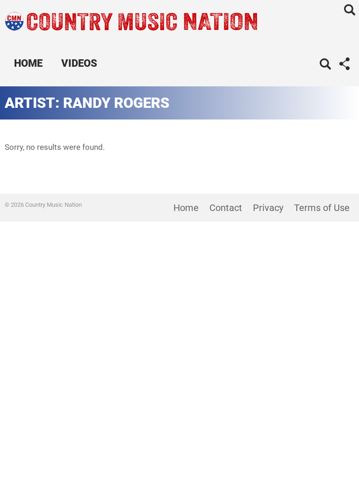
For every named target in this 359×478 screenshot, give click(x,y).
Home (28, 63)
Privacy (268, 207)
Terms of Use (322, 207)
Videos (79, 63)
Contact (225, 207)
